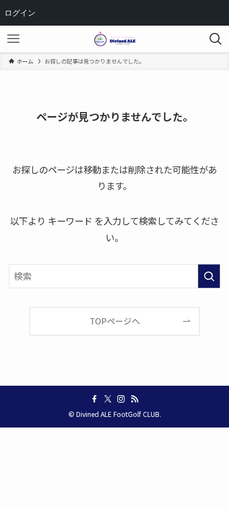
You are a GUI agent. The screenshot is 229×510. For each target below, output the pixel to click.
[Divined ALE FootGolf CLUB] (114, 39)
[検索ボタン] (215, 39)
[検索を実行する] (209, 276)
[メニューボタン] (13, 39)
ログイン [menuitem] (20, 12)
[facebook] (94, 399)
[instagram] (121, 399)
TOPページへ (114, 321)
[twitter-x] (108, 399)
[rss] (135, 399)
